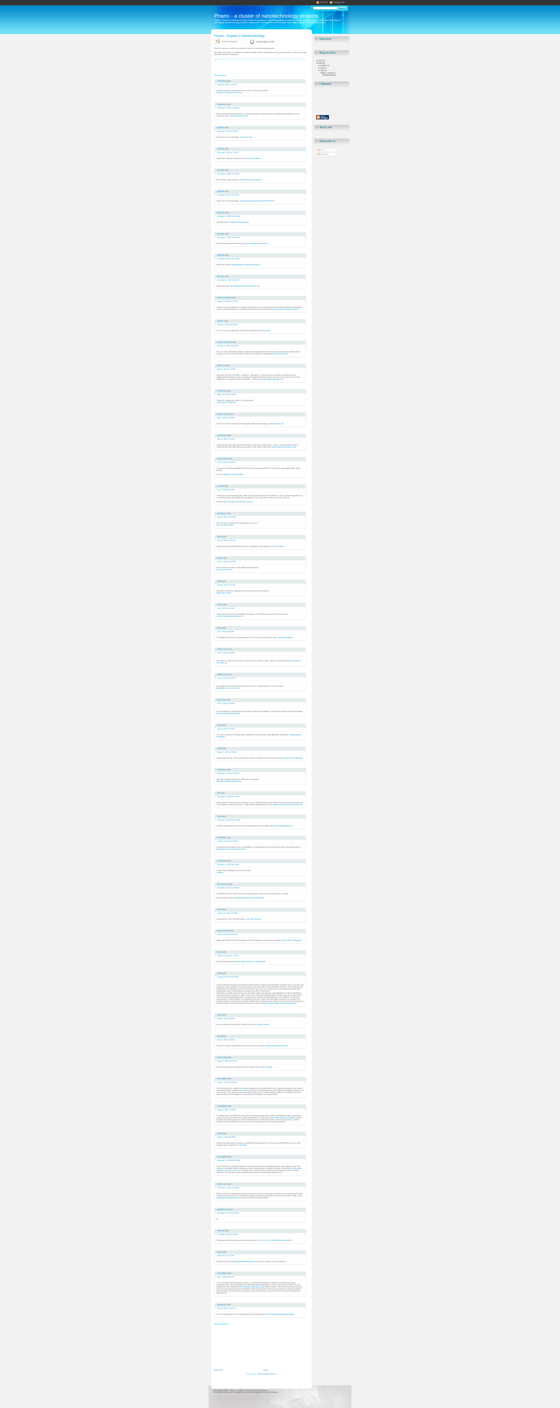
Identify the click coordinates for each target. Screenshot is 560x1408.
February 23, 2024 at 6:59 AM (227, 977)
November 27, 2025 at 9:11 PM (228, 1213)
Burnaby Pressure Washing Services (230, 849)
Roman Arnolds (223, 414)
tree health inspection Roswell (283, 1118)
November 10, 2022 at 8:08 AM (228, 174)
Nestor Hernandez (224, 298)
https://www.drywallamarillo (244, 1262)
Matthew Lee (222, 674)
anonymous (222, 1305)
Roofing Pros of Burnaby (293, 758)
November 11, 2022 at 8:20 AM (228, 195)
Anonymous (222, 81)
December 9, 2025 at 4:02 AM (227, 1234)
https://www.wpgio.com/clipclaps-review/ (281, 1003)
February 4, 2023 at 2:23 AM (227, 324)
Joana (220, 1133)
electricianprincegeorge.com (272, 379)
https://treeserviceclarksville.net (228, 781)
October (323, 66)
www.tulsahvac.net (276, 424)
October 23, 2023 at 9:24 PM (227, 841)
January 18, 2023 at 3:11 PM (227, 301)
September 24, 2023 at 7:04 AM (228, 796)
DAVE (219, 973)
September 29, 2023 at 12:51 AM (228, 820)
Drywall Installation (285, 637)
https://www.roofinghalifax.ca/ (281, 826)
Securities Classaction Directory (229, 93)
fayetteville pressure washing (227, 688)
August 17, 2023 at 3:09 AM (227, 752)
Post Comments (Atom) (266, 1374)
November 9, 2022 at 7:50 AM (227, 152)
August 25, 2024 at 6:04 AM (227, 1061)
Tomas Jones (222, 649)
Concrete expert (262, 1024)
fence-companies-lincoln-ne (257, 243)
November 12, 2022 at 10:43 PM (228, 237)
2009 (320, 63)
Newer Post (218, 1370)
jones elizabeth (223, 931)
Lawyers (219, 872)
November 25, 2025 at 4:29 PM (228, 1188)
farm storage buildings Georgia (252, 1287)
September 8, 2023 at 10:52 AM (228, 773)
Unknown (221, 1231)
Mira (219, 793)
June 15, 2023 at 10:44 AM (226, 517)
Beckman (221, 128)
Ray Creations (272, 1392)
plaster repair (242, 1090)
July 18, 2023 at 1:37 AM (226, 729)
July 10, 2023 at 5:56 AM (226, 653)
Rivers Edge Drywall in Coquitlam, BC (251, 962)
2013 (320, 61)
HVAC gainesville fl (280, 354)
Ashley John (222, 1184)
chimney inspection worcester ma (229, 616)
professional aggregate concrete (229, 1198)
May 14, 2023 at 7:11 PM (226, 439)
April (322, 70)
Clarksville (242, 1145)
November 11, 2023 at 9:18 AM (228, 864)
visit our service (278, 546)
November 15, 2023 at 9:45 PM (228, 888)
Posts (322, 150)
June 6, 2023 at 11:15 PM (226, 462)
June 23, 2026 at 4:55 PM (226, 1308)
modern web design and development (287, 805)
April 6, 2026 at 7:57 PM (225, 1255)
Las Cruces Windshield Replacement (277, 1240)
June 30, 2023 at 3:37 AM (226, 585)
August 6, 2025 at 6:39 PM (226, 1137)
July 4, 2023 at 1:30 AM (225, 608)
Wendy (220, 558)
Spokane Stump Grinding (233, 474)
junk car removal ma (224, 570)
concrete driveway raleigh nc (250, 180)
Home (265, 1370)
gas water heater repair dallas (228, 713)
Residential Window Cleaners (276, 1046)
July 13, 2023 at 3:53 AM (226, 703)
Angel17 (220, 321)
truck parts (266, 331)
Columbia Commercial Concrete (240, 502)
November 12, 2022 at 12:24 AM (228, 216)
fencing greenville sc (253, 158)
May (322, 68)
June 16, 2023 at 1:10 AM (226, 540)
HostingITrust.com (240, 1392)
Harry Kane (222, 700)
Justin (219, 581)
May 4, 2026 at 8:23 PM (225, 1277)
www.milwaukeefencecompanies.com (245, 286)
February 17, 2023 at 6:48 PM (227, 346)
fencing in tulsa (246, 137)
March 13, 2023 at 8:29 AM (226, 394)
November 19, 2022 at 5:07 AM (228, 259)
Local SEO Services (253, 919)
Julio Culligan (223, 459)
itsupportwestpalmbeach (239, 222)
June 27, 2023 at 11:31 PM (226, 561)
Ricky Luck (221, 365)
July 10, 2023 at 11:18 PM (226, 678)
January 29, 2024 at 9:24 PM (227, 934)
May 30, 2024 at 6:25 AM (226, 1040)
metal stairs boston (223, 593)
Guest (219, 537)
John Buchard (223, 884)
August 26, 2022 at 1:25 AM (227, 84)
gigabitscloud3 (223, 1209)
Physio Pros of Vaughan (291, 940)
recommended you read (238, 116)
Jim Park (220, 486)
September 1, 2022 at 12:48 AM (228, 108)
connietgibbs (222, 1079)
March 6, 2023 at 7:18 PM (226, 369)
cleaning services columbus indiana (284, 309)
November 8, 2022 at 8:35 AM (227, 131)
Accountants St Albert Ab (226, 402)
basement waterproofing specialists (280, 1314)
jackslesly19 (222, 435)
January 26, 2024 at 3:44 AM (227, 913)
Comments (324, 154)
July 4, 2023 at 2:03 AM (225, 631)
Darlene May (222, 1057)
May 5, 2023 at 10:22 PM (226, 418)
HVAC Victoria (266, 1067)
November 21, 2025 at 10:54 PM (228, 1160)
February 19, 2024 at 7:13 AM (227, 955)
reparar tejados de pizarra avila (284, 447)
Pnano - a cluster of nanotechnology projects (266, 16)
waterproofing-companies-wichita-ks (246, 265)
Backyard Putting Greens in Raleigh (250, 898)
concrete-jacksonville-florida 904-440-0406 (257, 201)
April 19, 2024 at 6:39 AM (226, 1018)
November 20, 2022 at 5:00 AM (228, 280)
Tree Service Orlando (224, 525)
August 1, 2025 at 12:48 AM (227, 1082)
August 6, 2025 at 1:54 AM (226, 1110)
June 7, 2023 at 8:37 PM (225, 490)
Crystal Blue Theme (221, 1392)
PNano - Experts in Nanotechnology (328, 74)
